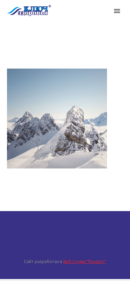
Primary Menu (117, 11)
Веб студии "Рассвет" (84, 261)
